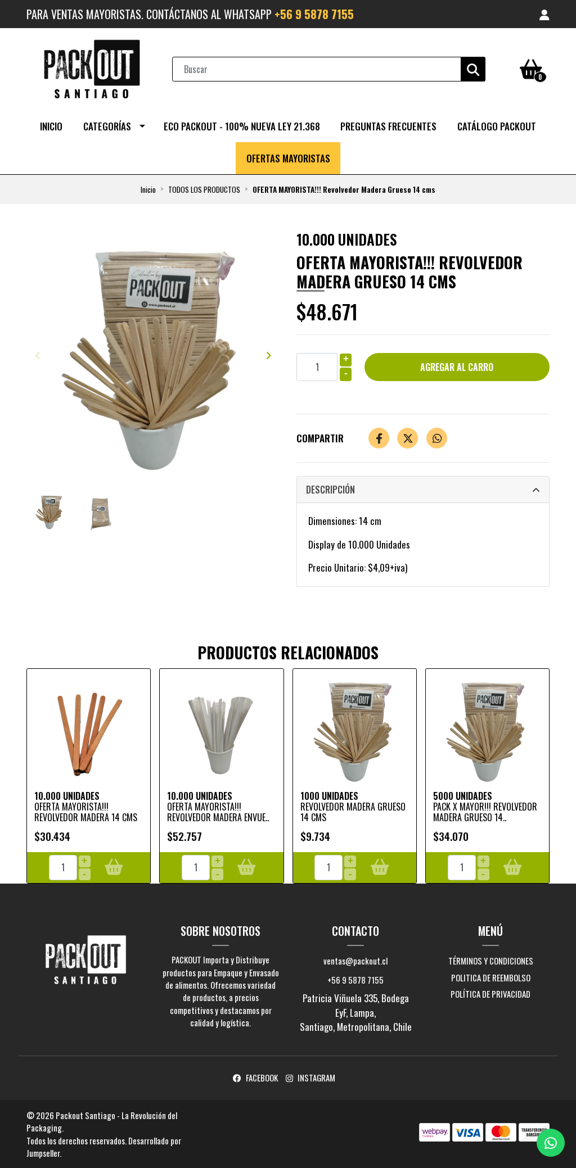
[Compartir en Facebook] (378, 438)
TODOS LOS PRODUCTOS (204, 189)
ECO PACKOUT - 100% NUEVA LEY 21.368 (242, 126)
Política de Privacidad (490, 994)
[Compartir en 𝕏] (407, 438)
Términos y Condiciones (490, 960)
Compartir (320, 438)
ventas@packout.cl (355, 960)
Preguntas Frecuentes (388, 126)
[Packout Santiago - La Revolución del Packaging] (91, 68)
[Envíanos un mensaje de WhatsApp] (551, 1143)
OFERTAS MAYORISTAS (288, 158)
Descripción (330, 489)
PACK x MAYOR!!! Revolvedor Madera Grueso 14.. (485, 812)
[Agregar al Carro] (114, 867)
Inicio (51, 126)
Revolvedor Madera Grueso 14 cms (353, 812)
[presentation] (37, 355)
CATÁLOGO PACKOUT (496, 126)
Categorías (107, 126)
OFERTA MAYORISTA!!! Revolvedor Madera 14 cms (85, 812)
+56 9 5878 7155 (314, 14)
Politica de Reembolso (490, 977)
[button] (544, 14)
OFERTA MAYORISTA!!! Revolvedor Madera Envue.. (218, 812)
